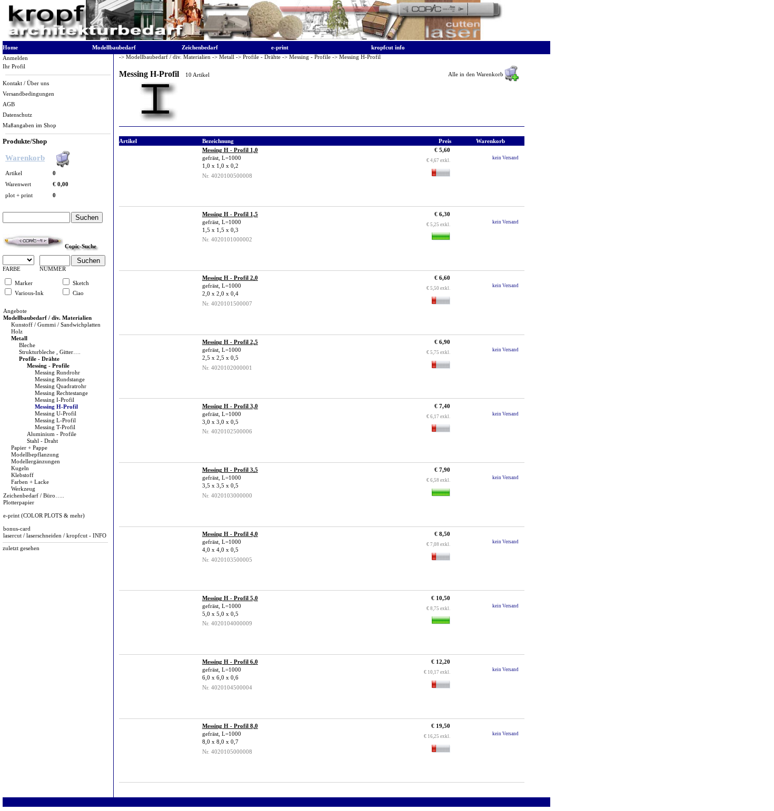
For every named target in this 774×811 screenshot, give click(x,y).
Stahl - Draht (42, 441)
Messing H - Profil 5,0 (230, 598)
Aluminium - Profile (51, 434)
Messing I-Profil (54, 400)
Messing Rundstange (60, 379)
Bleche (27, 345)
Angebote (15, 311)
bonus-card (17, 529)
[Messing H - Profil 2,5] (156, 366)
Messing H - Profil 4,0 (230, 534)
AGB (9, 104)
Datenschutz (17, 115)
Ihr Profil (14, 66)
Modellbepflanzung (35, 455)
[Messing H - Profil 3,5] (156, 494)
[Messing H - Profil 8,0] (156, 750)
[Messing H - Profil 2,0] (156, 302)
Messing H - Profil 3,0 (230, 406)
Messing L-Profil (55, 420)
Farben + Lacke (30, 482)
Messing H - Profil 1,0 (230, 150)
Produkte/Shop (25, 141)
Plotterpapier (18, 502)
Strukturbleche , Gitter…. (50, 352)
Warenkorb (25, 158)
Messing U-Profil (55, 414)
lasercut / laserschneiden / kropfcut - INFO (54, 536)
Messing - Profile (48, 366)
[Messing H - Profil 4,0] (156, 558)
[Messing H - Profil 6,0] (156, 686)
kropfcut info (388, 47)
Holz (17, 331)
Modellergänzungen (35, 461)
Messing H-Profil (56, 407)
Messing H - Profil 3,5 (230, 470)
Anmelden (15, 58)
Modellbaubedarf (114, 47)
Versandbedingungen (28, 94)
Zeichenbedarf (200, 47)
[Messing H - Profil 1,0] (156, 174)
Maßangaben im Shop (29, 125)
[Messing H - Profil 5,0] (156, 622)
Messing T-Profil (55, 427)
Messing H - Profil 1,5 (230, 214)
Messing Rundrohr (57, 373)
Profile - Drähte (39, 359)
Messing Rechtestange (61, 393)
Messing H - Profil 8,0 (230, 726)
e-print (280, 47)
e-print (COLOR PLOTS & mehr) (44, 516)
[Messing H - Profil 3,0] (156, 430)
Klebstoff (22, 475)
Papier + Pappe (29, 448)
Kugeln (20, 468)
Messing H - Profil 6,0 (230, 662)
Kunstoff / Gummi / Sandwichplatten (56, 325)
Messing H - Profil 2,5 (230, 342)
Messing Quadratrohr (60, 386)
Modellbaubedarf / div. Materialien (47, 318)
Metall (19, 338)
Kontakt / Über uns (26, 83)
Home (10, 47)
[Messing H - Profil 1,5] (156, 238)
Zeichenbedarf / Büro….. (33, 496)
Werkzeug (23, 489)
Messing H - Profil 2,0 (230, 278)
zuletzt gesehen (21, 548)
